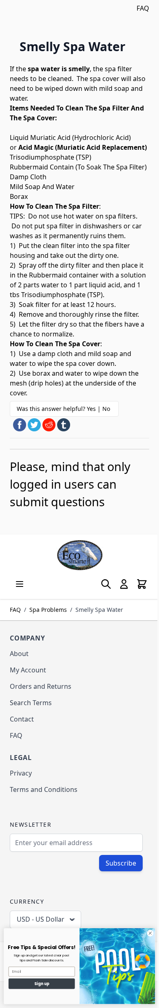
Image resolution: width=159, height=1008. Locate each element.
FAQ (143, 8)
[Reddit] (48, 424)
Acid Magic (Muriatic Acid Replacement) (82, 147)
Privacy (21, 773)
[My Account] (124, 584)
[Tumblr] (63, 424)
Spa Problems (48, 609)
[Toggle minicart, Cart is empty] (142, 584)
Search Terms (31, 702)
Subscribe (121, 863)
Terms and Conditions (43, 789)
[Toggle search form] (106, 584)
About (19, 653)
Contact (22, 719)
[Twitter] (34, 424)
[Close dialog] (150, 933)
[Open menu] (19, 584)
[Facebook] (19, 424)
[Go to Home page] (79, 555)
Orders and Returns (40, 686)
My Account (28, 669)
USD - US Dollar (40, 919)
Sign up (41, 983)
